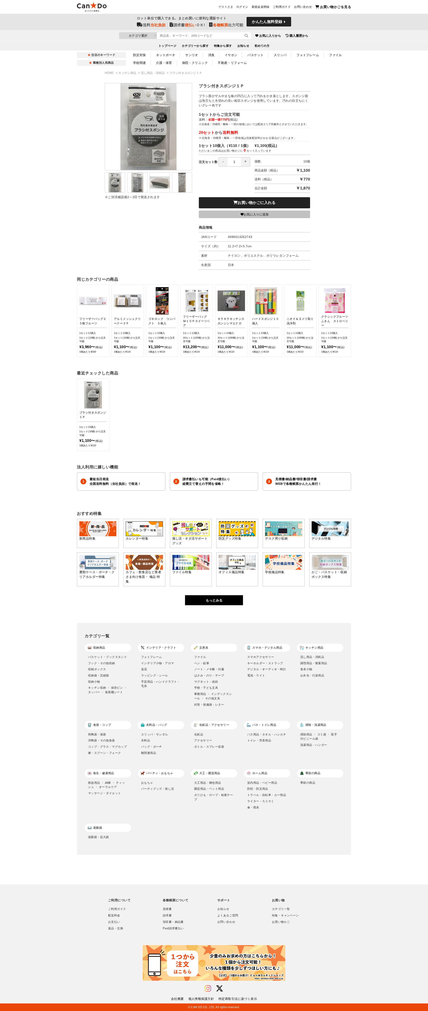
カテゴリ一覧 (281, 909)
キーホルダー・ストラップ (265, 663)
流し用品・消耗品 (153, 73)
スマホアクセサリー (260, 657)
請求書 (167, 915)
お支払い (114, 922)
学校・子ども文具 (206, 687)
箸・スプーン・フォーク (104, 753)
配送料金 (114, 915)
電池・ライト (256, 675)
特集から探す (223, 45)
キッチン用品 (127, 73)
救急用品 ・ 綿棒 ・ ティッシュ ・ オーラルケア (106, 785)
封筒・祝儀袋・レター (209, 704)
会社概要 (177, 999)
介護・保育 (164, 63)
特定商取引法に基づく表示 (237, 999)
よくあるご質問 (227, 915)
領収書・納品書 (173, 922)
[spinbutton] (234, 161)
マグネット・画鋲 (206, 681)
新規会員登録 (261, 6)
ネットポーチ (165, 55)
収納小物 (94, 681)
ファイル (335, 55)
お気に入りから (270, 35)
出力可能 (228, 25)
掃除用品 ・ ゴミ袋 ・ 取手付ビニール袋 (318, 737)
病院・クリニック (195, 63)
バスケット (255, 55)
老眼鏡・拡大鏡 (98, 837)
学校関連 (139, 63)
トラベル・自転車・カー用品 (266, 795)
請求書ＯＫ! (189, 25)
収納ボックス (97, 669)
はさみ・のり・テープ (209, 675)
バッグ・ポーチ (151, 746)
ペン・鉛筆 (201, 663)
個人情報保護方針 (201, 999)
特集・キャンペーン (285, 915)
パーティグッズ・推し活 (157, 788)
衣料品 (145, 740)
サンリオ (191, 55)
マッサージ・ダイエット (104, 793)
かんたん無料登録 (267, 22)
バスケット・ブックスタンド (107, 657)
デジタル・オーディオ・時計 (266, 669)
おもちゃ (147, 782)
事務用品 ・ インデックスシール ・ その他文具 (213, 696)
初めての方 (262, 45)
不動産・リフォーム (232, 63)
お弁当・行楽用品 (312, 675)
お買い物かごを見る (335, 7)
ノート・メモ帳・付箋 (209, 669)
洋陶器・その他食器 (101, 740)
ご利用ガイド (282, 6)
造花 (144, 669)
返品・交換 (115, 928)
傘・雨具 (253, 807)
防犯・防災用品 (257, 788)
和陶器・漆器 (97, 734)
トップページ (167, 45)
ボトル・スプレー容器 (209, 746)
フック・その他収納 (101, 663)
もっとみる (214, 600)
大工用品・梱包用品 (207, 782)
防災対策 (139, 55)
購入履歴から (299, 35)
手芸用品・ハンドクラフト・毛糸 (160, 684)
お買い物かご (281, 922)
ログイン (242, 6)
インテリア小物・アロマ (157, 663)
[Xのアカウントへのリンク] (219, 989)
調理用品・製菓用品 (313, 663)
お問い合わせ (303, 6)
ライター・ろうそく (260, 801)
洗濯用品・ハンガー (313, 745)
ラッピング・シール (154, 675)
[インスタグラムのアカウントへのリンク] (208, 989)
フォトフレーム (307, 55)
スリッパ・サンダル (154, 734)
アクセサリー (203, 740)
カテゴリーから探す (195, 45)
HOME (110, 73)
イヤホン (231, 55)
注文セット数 (208, 162)
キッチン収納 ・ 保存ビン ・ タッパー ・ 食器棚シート (107, 690)
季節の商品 (307, 782)
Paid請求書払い (173, 928)
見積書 (167, 909)
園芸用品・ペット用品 (209, 788)
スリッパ (280, 55)
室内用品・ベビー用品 (262, 782)
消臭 (211, 55)
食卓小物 (306, 669)
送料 (154, 25)
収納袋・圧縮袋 (98, 675)
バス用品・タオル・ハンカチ (266, 734)
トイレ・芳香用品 (259, 740)
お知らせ (243, 45)
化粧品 (198, 734)
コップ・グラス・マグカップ (107, 746)
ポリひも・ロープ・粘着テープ (213, 797)
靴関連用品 (148, 753)
